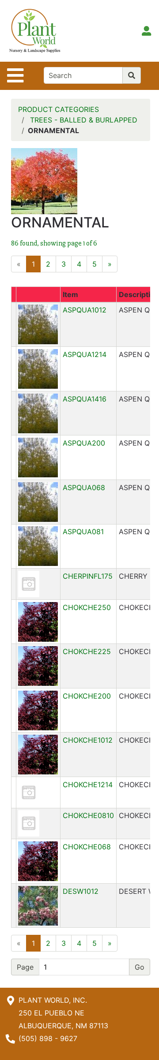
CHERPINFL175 (88, 576)
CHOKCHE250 (87, 607)
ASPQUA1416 (84, 398)
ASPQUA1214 (84, 354)
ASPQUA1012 (84, 309)
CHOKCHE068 (87, 846)
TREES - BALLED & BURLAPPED (83, 119)
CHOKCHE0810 (88, 815)
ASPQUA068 (84, 487)
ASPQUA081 (83, 531)
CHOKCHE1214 (88, 784)
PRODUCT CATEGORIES (58, 109)
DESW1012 (80, 891)
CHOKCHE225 (87, 651)
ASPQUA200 (84, 443)
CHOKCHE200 (87, 696)
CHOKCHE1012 (88, 740)
